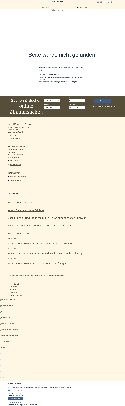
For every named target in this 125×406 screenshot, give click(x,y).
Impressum (13, 289)
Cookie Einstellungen (16, 295)
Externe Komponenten (16, 395)
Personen (72, 98)
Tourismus (45, 7)
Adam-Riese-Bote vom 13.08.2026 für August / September (42, 243)
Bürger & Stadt (81, 7)
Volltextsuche (52, 77)
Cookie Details (13, 405)
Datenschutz (13, 292)
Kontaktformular (15, 138)
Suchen (115, 2)
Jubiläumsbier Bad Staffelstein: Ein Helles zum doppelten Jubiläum (47, 217)
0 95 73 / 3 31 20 (15, 135)
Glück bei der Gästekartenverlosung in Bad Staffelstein (40, 225)
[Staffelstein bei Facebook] (98, 2)
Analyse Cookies (15, 393)
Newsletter (13, 287)
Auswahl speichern (16, 402)
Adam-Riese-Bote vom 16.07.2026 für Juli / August (37, 263)
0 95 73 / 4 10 (14, 157)
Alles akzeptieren (15, 399)
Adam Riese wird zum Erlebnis (26, 210)
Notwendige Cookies (16, 391)
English (16, 284)
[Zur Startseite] (62, 4)
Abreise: (47, 104)
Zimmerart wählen (75, 104)
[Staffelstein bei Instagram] (101, 2)
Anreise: (47, 98)
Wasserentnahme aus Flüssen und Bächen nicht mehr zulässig (45, 253)
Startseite (50, 75)
